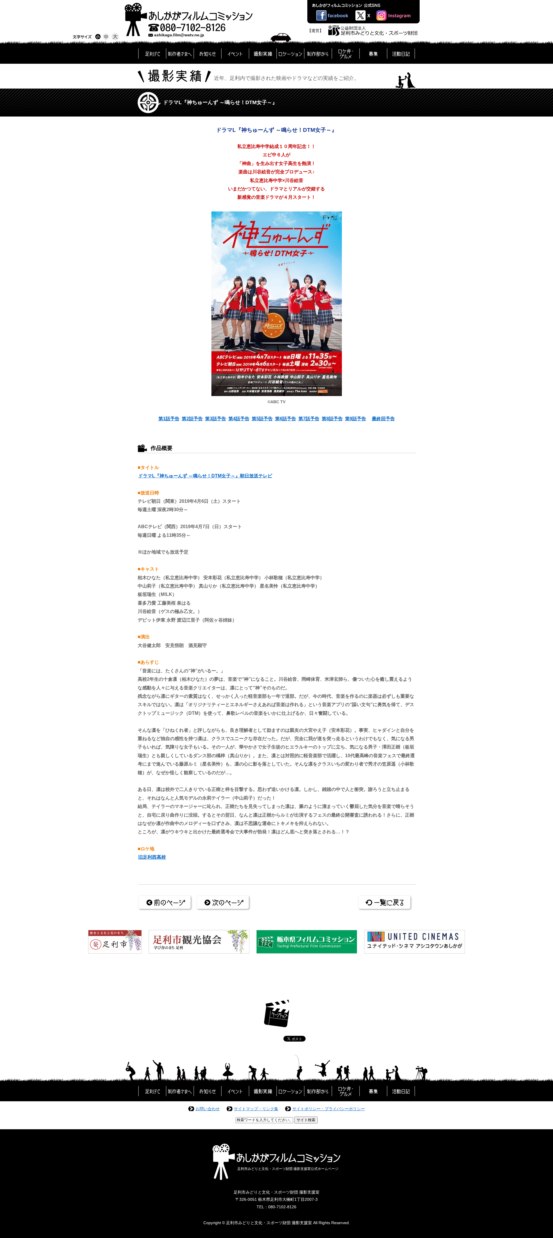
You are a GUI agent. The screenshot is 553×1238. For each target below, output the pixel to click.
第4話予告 (238, 418)
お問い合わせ (208, 1108)
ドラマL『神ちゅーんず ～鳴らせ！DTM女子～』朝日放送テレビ (205, 475)
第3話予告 (215, 418)
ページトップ (276, 1013)
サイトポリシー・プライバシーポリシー (328, 1108)
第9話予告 (355, 418)
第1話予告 (168, 418)
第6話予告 (285, 418)
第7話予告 (308, 418)
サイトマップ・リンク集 (256, 1108)
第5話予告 (262, 418)
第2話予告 (192, 418)
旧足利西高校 (152, 857)
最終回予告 (383, 418)
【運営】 (315, 30)
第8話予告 (332, 418)
